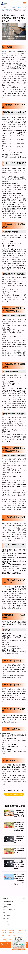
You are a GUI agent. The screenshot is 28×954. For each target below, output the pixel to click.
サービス (5, 921)
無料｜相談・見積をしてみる (14, 794)
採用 (4, 912)
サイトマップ (6, 924)
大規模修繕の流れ (8, 901)
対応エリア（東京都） (17, 7)
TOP (3, 7)
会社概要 (5, 898)
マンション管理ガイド (9, 910)
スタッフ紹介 (6, 915)
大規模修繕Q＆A (7, 904)
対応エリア (7, 7)
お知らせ (22, 898)
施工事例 (5, 907)
